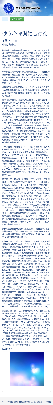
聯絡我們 (18, 19)
